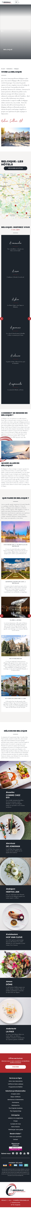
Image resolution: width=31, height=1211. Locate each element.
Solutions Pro (16, 1105)
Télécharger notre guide (15, 1129)
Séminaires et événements (15, 1099)
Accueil (3, 68)
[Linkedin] (20, 1154)
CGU (10, 1200)
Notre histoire (15, 1126)
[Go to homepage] (6, 2)
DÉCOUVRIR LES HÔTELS (15, 168)
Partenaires (15, 1102)
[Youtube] (24, 1154)
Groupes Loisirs (15, 1094)
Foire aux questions (15, 1136)
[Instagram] (17, 1154)
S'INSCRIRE (15, 1067)
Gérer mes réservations (15, 1081)
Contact (15, 1139)
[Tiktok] (28, 1154)
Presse (16, 1121)
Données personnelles (21, 1200)
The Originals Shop (15, 1111)
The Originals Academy (15, 1108)
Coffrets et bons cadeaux (15, 1084)
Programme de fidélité (15, 1087)
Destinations (9, 68)
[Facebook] (13, 1154)
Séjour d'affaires (15, 1096)
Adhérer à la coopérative (15, 1118)
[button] (2, 31)
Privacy (4, 1200)
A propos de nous (15, 1124)
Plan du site (16, 1202)
